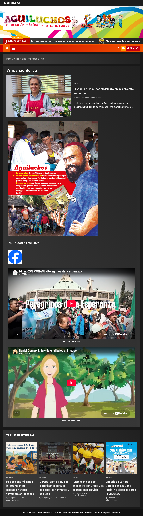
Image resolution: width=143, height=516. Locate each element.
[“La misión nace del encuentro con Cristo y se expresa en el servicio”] (88, 458)
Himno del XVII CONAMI (71, 341)
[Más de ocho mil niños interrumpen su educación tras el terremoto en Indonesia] (21, 458)
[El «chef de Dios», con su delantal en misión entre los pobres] (39, 96)
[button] (13, 48)
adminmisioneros (13, 500)
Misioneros (96, 98)
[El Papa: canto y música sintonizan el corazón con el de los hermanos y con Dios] (54, 458)
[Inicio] (6, 48)
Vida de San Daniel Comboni (71, 421)
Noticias (77, 84)
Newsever (100, 512)
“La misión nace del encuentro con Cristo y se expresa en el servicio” (88, 486)
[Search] (118, 48)
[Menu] (13, 48)
